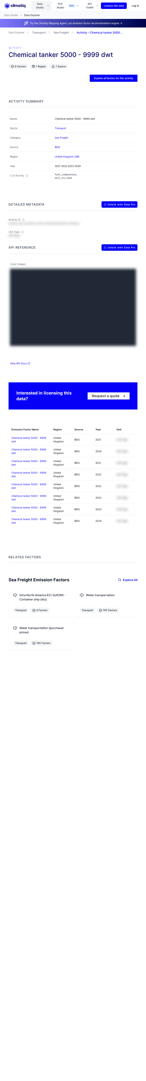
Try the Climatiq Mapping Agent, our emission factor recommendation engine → (76, 23)
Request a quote (108, 396)
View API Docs (18, 363)
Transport (39, 32)
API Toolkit (89, 5)
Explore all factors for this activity (113, 78)
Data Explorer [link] (32, 15)
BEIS (57, 147)
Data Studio (40, 5)
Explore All (130, 580)
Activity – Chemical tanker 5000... (99, 32)
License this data (114, 5)
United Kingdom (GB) (67, 156)
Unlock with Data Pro (121, 204)
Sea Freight (61, 32)
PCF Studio (65, 5)
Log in (135, 5)
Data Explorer (16, 32)
